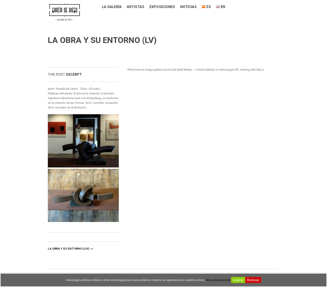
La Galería (112, 7)
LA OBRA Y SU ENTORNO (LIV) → (70, 248)
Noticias (188, 7)
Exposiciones (162, 7)
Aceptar (238, 280)
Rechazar (253, 280)
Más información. (218, 280)
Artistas (135, 7)
